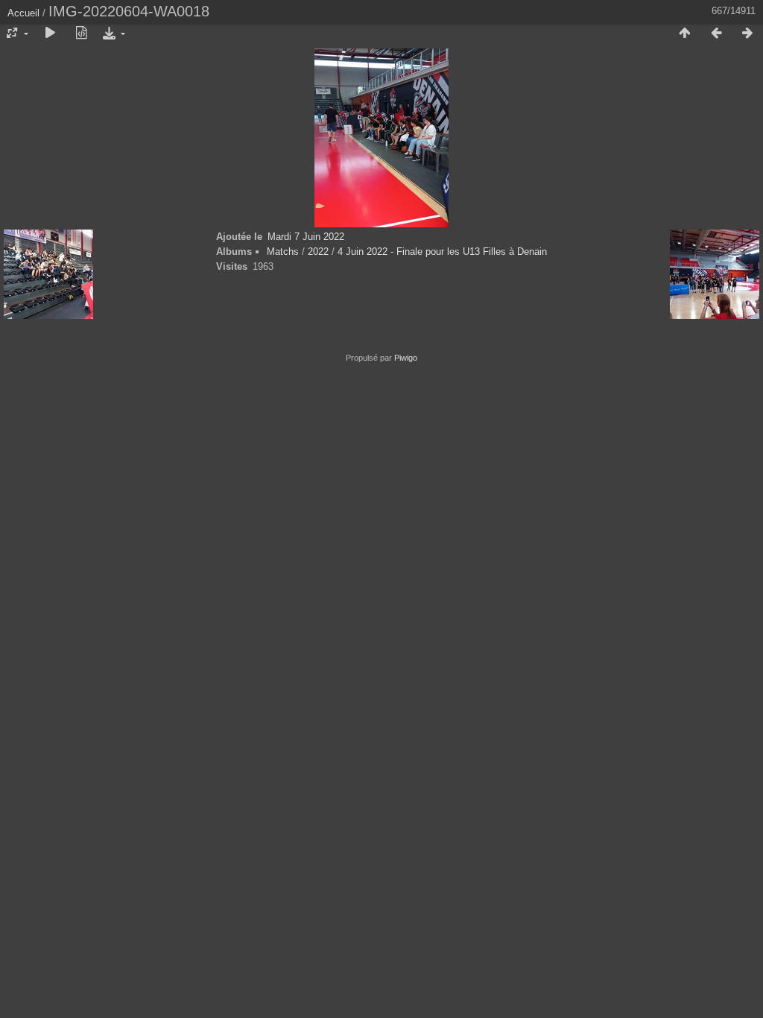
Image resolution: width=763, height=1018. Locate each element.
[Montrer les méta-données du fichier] (81, 33)
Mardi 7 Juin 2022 (305, 236)
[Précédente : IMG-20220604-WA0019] (716, 33)
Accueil (23, 13)
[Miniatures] (684, 33)
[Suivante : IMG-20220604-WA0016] (747, 33)
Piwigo (405, 357)
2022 (318, 251)
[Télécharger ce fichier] (112, 33)
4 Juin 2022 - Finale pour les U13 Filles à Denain (442, 251)
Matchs (283, 251)
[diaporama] (50, 33)
